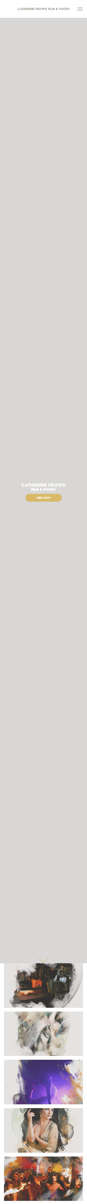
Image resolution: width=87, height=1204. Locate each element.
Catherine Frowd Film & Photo (44, 9)
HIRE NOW (44, 497)
